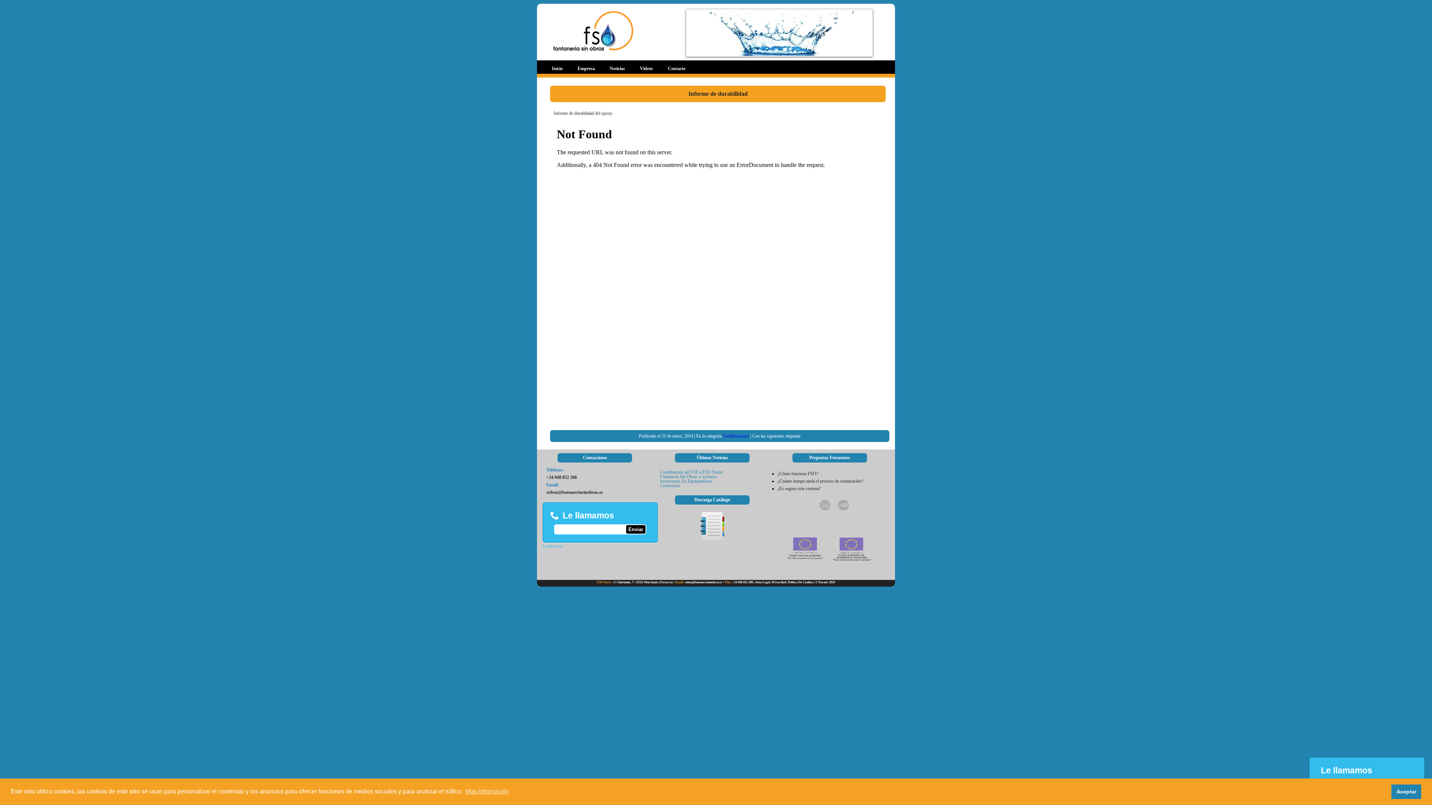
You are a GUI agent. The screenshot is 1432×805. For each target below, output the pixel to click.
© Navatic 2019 (825, 582)
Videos (646, 68)
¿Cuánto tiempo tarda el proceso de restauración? (820, 481)
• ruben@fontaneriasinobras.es (697, 582)
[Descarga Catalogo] (712, 538)
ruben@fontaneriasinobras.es (574, 492)
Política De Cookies (800, 582)
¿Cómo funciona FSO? (798, 473)
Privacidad (779, 582)
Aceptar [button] (1406, 792)
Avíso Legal (762, 582)
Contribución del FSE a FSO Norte (691, 472)
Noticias (617, 68)
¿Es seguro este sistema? (799, 488)
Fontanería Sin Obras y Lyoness (688, 476)
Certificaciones (736, 436)
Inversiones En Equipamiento (686, 481)
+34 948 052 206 (561, 477)
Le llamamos (588, 515)
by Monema (553, 546)
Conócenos (670, 485)
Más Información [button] (487, 791)
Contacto (676, 68)
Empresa (586, 68)
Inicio (557, 68)
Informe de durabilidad (718, 94)
